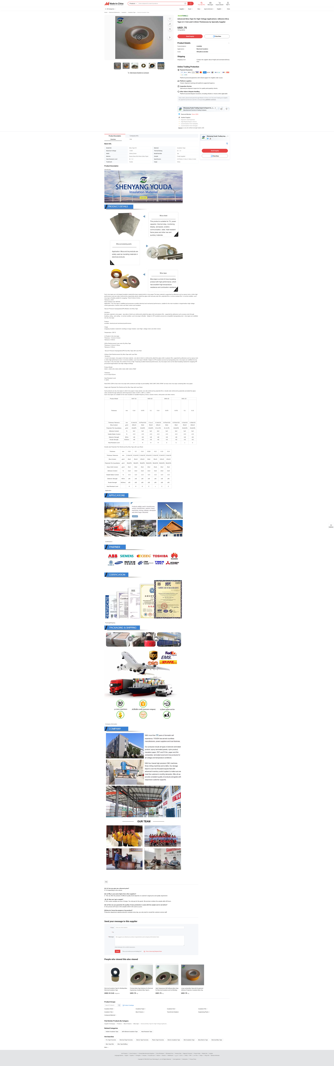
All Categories (110, 9)
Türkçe (200, 1055)
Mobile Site (204, 1053)
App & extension (208, 9)
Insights (211, 1053)
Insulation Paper (140, 1009)
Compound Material (109, 1015)
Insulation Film (202, 1009)
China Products (133, 1053)
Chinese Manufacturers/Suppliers (146, 1053)
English (126, 1055)
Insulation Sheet (108, 1009)
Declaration (185, 1059)
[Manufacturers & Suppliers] (113, 3)
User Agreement (176, 1059)
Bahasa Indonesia (215, 1055)
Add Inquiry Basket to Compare (139, 73)
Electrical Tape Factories (126, 1040)
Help (198, 9)
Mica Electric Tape (203, 1040)
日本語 (186, 1055)
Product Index (197, 1053)
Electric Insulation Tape (174, 1040)
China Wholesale (160, 1053)
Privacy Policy (193, 1059)
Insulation (124, 12)
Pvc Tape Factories (111, 1040)
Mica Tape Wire (110, 1044)
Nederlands (170, 1055)
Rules (228, 9)
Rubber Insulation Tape (112, 1031)
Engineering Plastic (203, 1012)
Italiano (158, 1055)
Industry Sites (178, 1053)
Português (138, 1055)
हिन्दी (190, 1055)
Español (132, 1055)
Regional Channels (187, 1053)
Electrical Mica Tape (216, 1040)
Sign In (180, 128)
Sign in (228, 4)
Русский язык (151, 1055)
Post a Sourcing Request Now (153, 951)
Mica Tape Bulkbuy (123, 1044)
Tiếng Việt (206, 1055)
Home (105, 12)
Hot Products (124, 1053)
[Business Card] (227, 143)
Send (117, 951)
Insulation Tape (131, 12)
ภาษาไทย (195, 1055)
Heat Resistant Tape (146, 1031)
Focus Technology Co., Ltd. (155, 1059)
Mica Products (140, 1012)
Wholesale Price (169, 1053)
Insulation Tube (108, 1012)
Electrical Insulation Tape (143, 12)
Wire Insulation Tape (189, 1040)
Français (144, 1055)
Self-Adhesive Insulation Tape (130, 1031)
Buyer (189, 9)
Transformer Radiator (173, 1012)
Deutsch (164, 1055)
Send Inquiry (190, 36)
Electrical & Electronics (114, 12)
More (105, 1047)
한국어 (181, 1055)
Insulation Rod (171, 1009)
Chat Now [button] (218, 36)
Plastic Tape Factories (158, 1040)
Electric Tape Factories (142, 1040)
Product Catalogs (129, 1005)
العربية (176, 1055)
